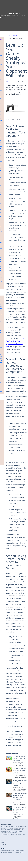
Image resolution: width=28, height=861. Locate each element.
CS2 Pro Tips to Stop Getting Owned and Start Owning (19, 758)
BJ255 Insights (14, 14)
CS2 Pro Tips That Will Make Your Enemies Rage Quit (19, 770)
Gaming (15, 35)
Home (9, 35)
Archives (3, 844)
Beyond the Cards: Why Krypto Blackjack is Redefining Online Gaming (20, 783)
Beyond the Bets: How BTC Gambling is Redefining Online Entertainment (19, 810)
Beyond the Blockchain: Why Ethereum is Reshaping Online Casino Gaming (20, 796)
